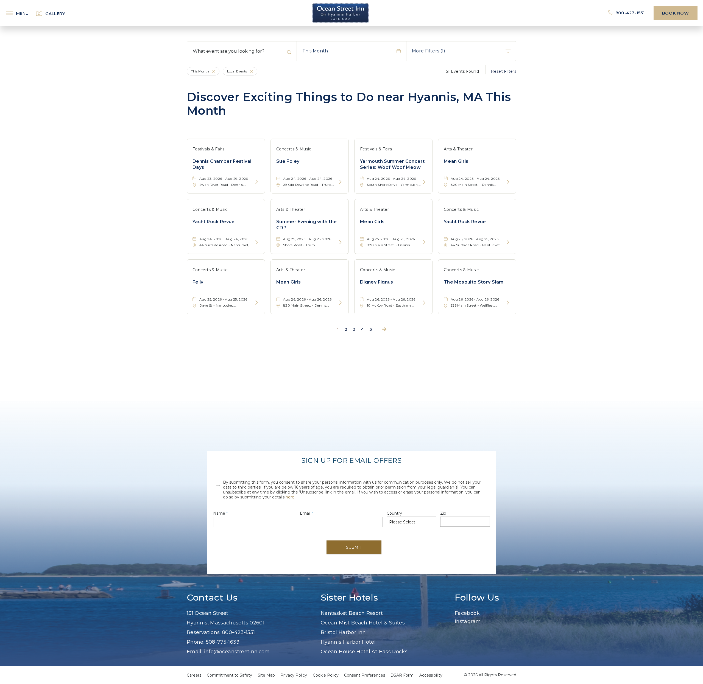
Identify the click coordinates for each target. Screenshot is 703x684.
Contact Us (212, 597)
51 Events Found (462, 71)
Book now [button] (675, 13)
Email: (194, 652)
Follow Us (477, 597)
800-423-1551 (630, 12)
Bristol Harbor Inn (343, 632)
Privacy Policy (293, 675)
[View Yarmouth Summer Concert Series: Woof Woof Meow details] (424, 182)
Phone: (195, 642)
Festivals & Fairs (208, 149)
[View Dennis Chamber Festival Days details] (257, 182)
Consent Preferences (364, 675)
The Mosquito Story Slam (473, 282)
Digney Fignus (376, 282)
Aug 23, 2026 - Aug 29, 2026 (223, 178)
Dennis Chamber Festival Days (222, 164)
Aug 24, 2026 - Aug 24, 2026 (307, 178)
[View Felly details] (257, 303)
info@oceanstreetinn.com (237, 652)
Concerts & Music (293, 149)
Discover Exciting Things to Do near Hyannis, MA (349, 104)
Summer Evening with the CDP (306, 224)
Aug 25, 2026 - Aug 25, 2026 (307, 239)
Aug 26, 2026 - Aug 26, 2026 (307, 299)
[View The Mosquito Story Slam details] (508, 303)
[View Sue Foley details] (340, 182)
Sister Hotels (349, 597)
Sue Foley (287, 161)
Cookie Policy (326, 675)
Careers (194, 675)
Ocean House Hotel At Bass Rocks (364, 652)
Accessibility (430, 675)
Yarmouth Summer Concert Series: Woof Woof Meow (392, 164)
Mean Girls (456, 161)
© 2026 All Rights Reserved (490, 674)
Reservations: (204, 632)
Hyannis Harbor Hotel (348, 642)
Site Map (266, 675)
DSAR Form (402, 675)
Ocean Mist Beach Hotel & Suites (363, 623)
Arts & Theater (458, 149)
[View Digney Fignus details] (424, 303)
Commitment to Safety (229, 675)
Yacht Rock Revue (214, 221)
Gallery (55, 13)
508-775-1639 (222, 642)
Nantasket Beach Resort (352, 613)
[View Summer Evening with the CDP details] (340, 242)
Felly (198, 282)
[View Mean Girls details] (508, 182)
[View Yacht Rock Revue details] (257, 242)
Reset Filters (503, 71)
